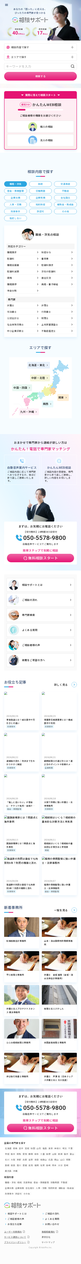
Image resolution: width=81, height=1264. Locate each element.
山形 (39, 1148)
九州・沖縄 (27, 412)
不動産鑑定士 (48, 330)
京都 (19, 1159)
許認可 (18, 1193)
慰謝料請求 (47, 265)
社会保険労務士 (15, 324)
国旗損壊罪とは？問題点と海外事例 (20, 845)
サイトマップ (48, 1242)
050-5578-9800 (44, 537)
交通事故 (27, 1182)
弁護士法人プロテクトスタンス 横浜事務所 (20, 1010)
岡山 (56, 1159)
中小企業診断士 (15, 330)
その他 (26, 1193)
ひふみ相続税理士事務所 (18, 1042)
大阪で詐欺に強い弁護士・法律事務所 (58, 804)
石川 (7, 1159)
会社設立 (29, 1187)
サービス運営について (15, 1236)
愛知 (25, 1153)
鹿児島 (8, 1170)
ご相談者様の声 (31, 645)
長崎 (48, 1165)
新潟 (60, 1153)
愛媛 (25, 1165)
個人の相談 (46, 126)
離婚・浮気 (10, 1182)
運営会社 (46, 1236)
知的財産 (52, 1187)
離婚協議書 (13, 265)
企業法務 (9, 1187)
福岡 (36, 1165)
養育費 (45, 258)
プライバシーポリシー (15, 1242)
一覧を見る (61, 910)
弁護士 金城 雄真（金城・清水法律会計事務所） (58, 976)
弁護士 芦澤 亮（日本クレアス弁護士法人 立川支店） (58, 1078)
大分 (60, 1165)
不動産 (64, 1182)
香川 (19, 1165)
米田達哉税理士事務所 (55, 1042)
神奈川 (57, 1148)
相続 (47, 850)
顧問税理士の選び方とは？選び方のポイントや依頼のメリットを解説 (58, 762)
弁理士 (45, 305)
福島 (45, 1148)
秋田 (33, 1148)
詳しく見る (61, 684)
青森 (15, 1148)
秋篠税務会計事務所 (16, 940)
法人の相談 (46, 140)
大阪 (13, 1159)
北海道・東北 (36, 365)
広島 (50, 1159)
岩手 (21, 1148)
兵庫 (25, 1159)
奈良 (36, 1159)
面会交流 (46, 277)
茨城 (7, 1153)
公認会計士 (13, 318)
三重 (42, 1153)
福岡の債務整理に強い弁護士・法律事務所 (57, 886)
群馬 (19, 1153)
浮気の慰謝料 (48, 271)
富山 (72, 1153)
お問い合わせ (52, 1224)
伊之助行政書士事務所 (17, 1076)
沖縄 (15, 1170)
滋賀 (30, 1159)
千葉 (70, 1148)
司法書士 (12, 311)
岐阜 (36, 1153)
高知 (30, 1165)
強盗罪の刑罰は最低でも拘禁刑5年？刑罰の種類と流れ (20, 886)
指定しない (15, 218)
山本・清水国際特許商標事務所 (58, 942)
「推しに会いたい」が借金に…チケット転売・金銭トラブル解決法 (20, 804)
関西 (45, 404)
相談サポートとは (32, 585)
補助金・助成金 (66, 1187)
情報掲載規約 (48, 1231)
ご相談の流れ (29, 600)
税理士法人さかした (54, 1008)
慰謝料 (10, 258)
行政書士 (46, 311)
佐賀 (42, 1165)
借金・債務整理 (14, 809)
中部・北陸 (38, 378)
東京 (50, 1148)
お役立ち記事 (15, 1224)
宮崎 (66, 1165)
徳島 (13, 1165)
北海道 (8, 1148)
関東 (61, 397)
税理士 (45, 318)
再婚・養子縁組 (49, 284)
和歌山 (43, 1159)
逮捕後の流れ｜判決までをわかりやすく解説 (20, 762)
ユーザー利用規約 (13, 1231)
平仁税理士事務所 (15, 974)
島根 (7, 1165)
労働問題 (54, 1182)
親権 (9, 277)
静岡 (30, 1153)
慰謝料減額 (13, 271)
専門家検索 (28, 615)
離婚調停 (12, 284)
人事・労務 (41, 1187)
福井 (66, 1153)
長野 (48, 1153)
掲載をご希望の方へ (33, 660)
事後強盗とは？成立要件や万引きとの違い (20, 721)
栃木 (13, 1153)
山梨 (54, 1153)
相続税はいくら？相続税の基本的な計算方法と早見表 (58, 845)
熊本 (54, 1165)
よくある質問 (29, 630)
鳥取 (68, 1159)
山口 (62, 1159)
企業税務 (49, 767)
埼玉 (64, 1148)
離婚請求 (12, 252)
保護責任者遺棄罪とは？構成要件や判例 (58, 721)
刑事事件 (11, 726)
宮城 (27, 1148)
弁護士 (10, 305)
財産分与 (46, 252)
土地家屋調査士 (49, 324)
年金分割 (12, 290)
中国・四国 (20, 387)
